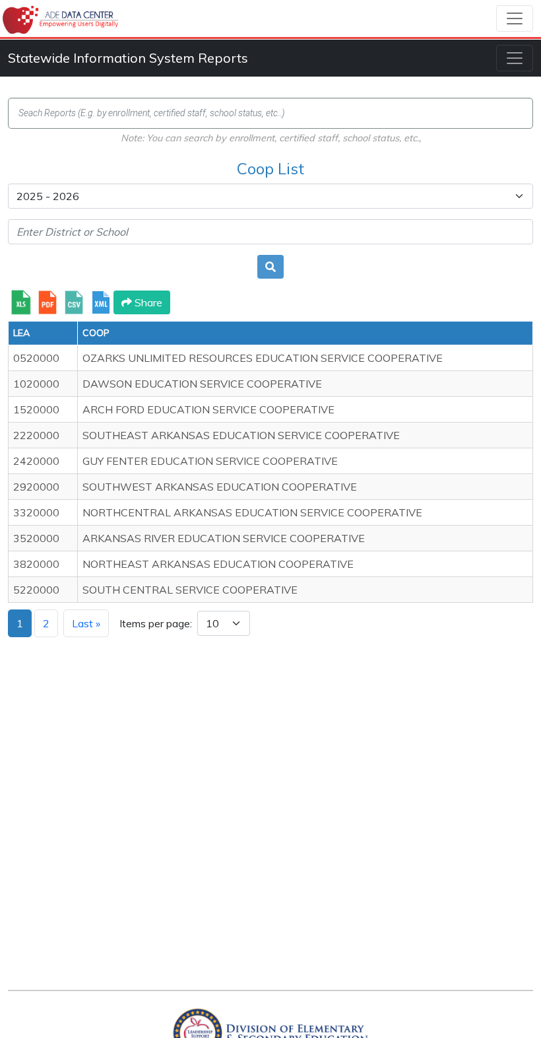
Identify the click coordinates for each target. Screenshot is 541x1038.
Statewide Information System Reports (128, 58)
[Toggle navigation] (514, 18)
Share (147, 302)
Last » (86, 623)
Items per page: (155, 623)
